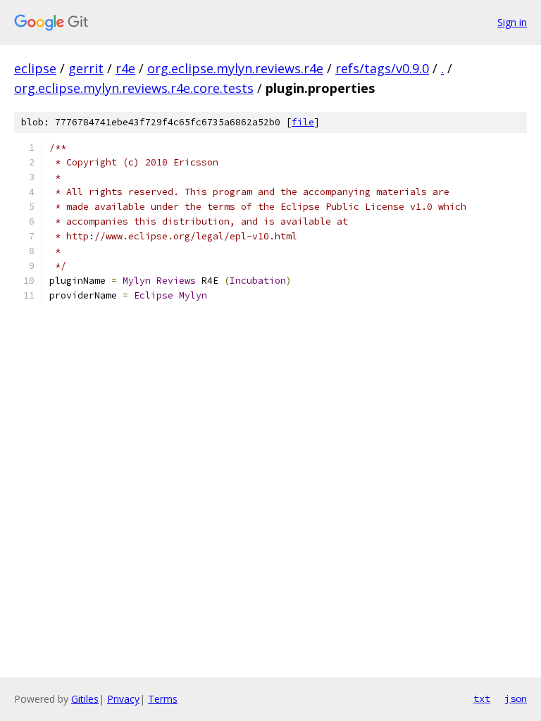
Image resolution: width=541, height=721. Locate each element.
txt (481, 698)
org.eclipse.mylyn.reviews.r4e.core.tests (134, 88)
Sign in (512, 22)
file (303, 122)
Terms (163, 699)
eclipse (35, 68)
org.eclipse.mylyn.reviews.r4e (235, 68)
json (515, 698)
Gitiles (85, 699)
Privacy (123, 699)
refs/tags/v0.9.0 (382, 68)
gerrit (86, 68)
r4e (125, 68)
